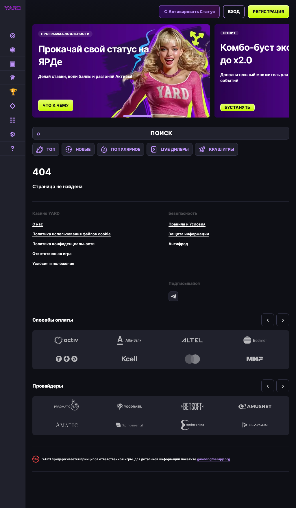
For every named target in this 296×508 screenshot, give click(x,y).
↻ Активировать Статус (189, 11)
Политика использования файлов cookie (71, 234)
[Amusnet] (255, 406)
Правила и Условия (187, 224)
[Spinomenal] (129, 425)
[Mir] (255, 359)
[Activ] (66, 340)
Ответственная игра (52, 253)
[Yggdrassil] (129, 406)
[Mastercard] (192, 359)
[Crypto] (66, 359)
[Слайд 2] (161, 116)
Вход (234, 11)
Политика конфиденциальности (63, 243)
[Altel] (192, 340)
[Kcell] (129, 359)
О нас (37, 224)
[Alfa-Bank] (129, 340)
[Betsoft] (192, 406)
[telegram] (173, 296)
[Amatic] (66, 425)
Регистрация (268, 11)
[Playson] (255, 425)
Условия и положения (53, 263)
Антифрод (178, 243)
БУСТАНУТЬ (237, 107)
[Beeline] (255, 340)
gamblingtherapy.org (213, 459)
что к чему (55, 105)
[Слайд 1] (137, 116)
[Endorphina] (192, 425)
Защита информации (189, 234)
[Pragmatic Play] (66, 406)
